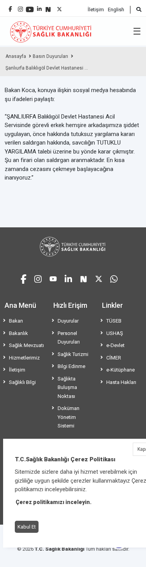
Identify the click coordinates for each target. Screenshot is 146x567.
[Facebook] (10, 6)
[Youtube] (30, 7)
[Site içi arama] (135, 10)
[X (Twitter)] (59, 7)
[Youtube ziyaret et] (53, 278)
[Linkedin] (39, 6)
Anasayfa (15, 56)
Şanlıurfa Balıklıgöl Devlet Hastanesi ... (46, 68)
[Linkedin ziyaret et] (68, 278)
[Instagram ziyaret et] (38, 278)
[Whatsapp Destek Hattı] (114, 278)
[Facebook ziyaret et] (23, 277)
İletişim (96, 9)
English (116, 9)
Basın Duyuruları (50, 56)
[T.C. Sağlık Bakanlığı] (73, 246)
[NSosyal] (48, 6)
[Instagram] (20, 7)
